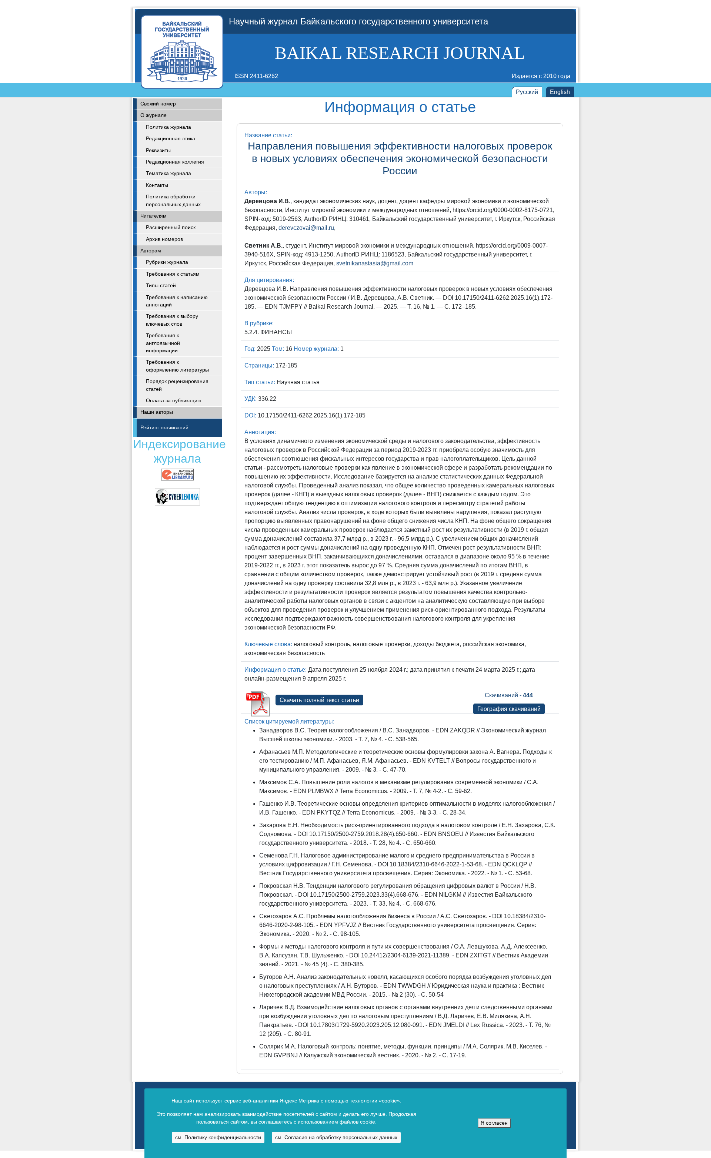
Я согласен (494, 1123)
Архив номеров (164, 239)
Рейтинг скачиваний (164, 427)
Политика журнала (168, 127)
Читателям (153, 216)
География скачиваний (509, 709)
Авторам (150, 251)
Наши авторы (156, 412)
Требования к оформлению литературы (177, 365)
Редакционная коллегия (175, 162)
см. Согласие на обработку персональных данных (336, 1137)
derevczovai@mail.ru (306, 228)
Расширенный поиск (171, 227)
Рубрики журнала (167, 262)
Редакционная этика (170, 138)
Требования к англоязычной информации (163, 343)
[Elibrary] (177, 474)
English (560, 92)
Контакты (157, 185)
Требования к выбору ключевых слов (172, 319)
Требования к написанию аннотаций (177, 301)
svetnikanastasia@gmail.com (374, 263)
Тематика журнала (168, 173)
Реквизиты (158, 150)
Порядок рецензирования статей (177, 385)
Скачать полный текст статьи (319, 700)
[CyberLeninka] (177, 496)
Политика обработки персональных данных (173, 200)
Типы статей (161, 285)
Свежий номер (158, 104)
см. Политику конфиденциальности (218, 1137)
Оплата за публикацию (173, 400)
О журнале (153, 115)
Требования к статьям (173, 274)
